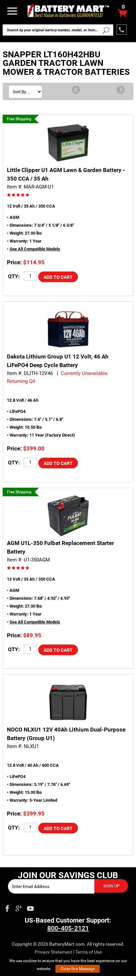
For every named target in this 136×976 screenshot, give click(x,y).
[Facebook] (7, 907)
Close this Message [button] (77, 968)
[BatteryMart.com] (68, 10)
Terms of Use (88, 952)
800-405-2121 (68, 928)
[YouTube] (30, 907)
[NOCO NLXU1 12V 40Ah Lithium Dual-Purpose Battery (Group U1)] (68, 702)
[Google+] (19, 907)
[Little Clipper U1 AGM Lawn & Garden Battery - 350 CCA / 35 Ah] (68, 142)
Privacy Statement (53, 952)
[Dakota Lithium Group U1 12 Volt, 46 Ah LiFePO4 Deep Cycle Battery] (68, 329)
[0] (122, 15)
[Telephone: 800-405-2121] (122, 29)
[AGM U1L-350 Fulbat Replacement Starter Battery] (68, 515)
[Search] (106, 30)
